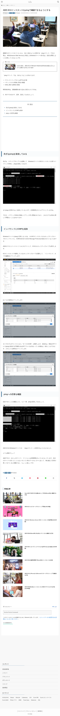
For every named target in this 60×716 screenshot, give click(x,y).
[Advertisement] (30, 133)
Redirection (33, 700)
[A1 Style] (30, 2)
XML (39, 700)
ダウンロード (6, 680)
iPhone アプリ (13, 700)
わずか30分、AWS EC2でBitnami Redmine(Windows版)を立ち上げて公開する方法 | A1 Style (36, 66)
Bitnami (14, 472)
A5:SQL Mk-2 (5, 697)
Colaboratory (25, 697)
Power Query (26, 700)
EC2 (9, 472)
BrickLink (18, 697)
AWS (6, 472)
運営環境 (40, 711)
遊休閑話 (4, 687)
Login (55, 606)
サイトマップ (21, 711)
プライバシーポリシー (31, 711)
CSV (30, 697)
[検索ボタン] (58, 2)
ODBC (20, 700)
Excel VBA (35, 697)
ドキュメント (6, 676)
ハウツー (4, 673)
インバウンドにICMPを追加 (14, 110)
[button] (6, 478)
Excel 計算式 (5, 700)
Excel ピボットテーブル (45, 697)
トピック (4, 684)
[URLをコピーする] (53, 478)
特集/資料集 (5, 669)
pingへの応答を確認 (12, 113)
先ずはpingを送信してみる (14, 107)
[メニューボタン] (2, 2)
